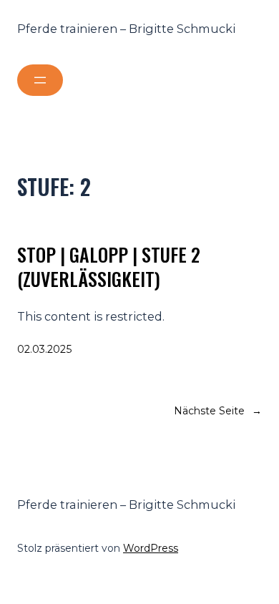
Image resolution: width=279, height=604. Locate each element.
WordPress (150, 548)
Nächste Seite (218, 410)
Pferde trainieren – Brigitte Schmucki (126, 28)
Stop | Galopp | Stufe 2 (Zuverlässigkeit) (108, 267)
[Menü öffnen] (40, 80)
